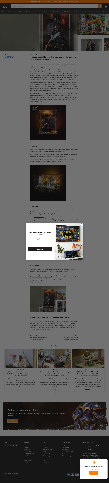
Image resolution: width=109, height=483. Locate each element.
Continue (40, 249)
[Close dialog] (81, 225)
